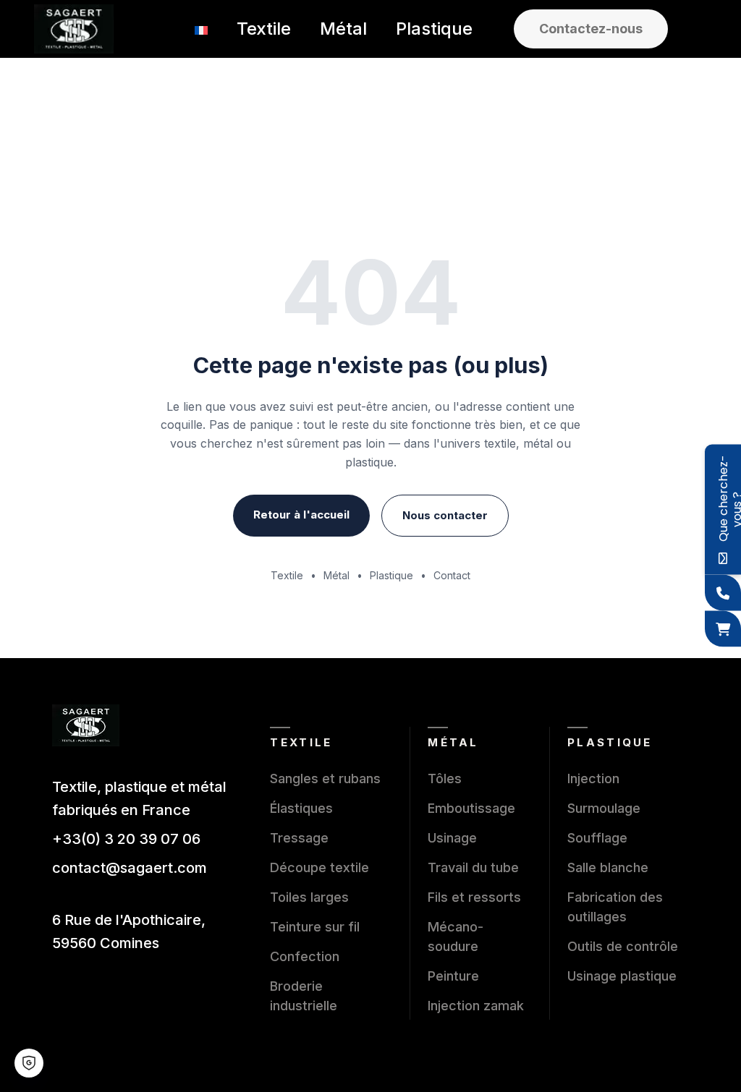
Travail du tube (473, 867)
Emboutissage (471, 808)
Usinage (452, 837)
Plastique (391, 575)
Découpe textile (319, 867)
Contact (451, 575)
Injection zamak (476, 1005)
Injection (593, 778)
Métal (336, 575)
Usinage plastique (622, 976)
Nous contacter (445, 515)
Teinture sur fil (315, 926)
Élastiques (301, 808)
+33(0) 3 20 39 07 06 (126, 839)
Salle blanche (607, 867)
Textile (287, 575)
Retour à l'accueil (301, 514)
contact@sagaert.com (129, 867)
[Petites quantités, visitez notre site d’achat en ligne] (723, 629)
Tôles (445, 778)
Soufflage (597, 837)
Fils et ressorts (474, 897)
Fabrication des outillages (615, 907)
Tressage (299, 837)
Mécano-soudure (455, 936)
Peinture (453, 976)
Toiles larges (309, 897)
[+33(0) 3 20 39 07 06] (723, 593)
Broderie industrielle (303, 995)
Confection (304, 956)
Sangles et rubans (325, 778)
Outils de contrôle (622, 946)
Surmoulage (603, 808)
